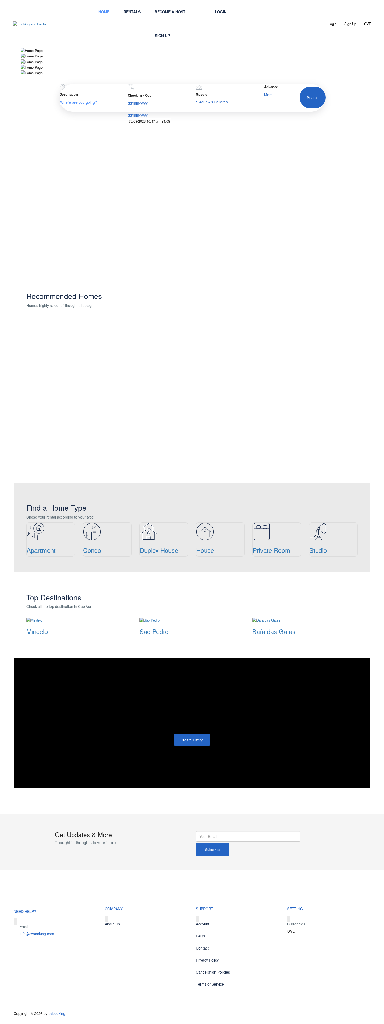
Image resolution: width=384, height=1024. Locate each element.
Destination (69, 94)
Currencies (296, 924)
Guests (201, 94)
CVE (368, 23)
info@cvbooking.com (37, 933)
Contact (219, 36)
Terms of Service (210, 984)
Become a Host (170, 11)
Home (103, 11)
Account (202, 924)
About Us (219, 50)
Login (220, 11)
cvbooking (57, 1013)
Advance (271, 86)
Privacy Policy (207, 960)
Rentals (132, 11)
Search (313, 97)
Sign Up (162, 35)
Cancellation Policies (213, 972)
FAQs (200, 936)
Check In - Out (139, 95)
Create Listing (192, 740)
